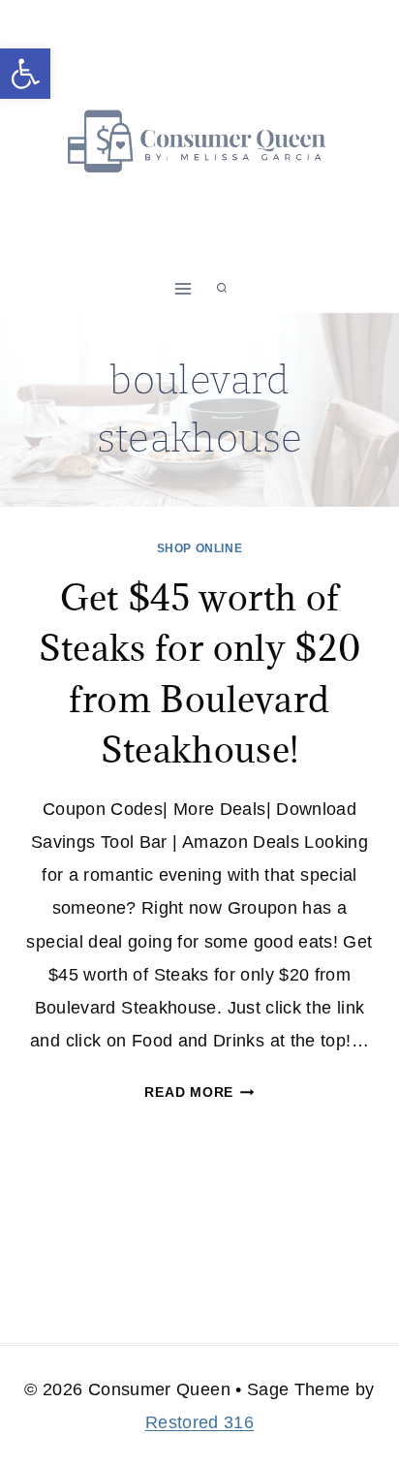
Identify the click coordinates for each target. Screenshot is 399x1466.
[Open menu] (183, 288)
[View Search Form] (221, 288)
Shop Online (200, 548)
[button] (25, 73)
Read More (199, 1092)
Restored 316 (199, 1422)
